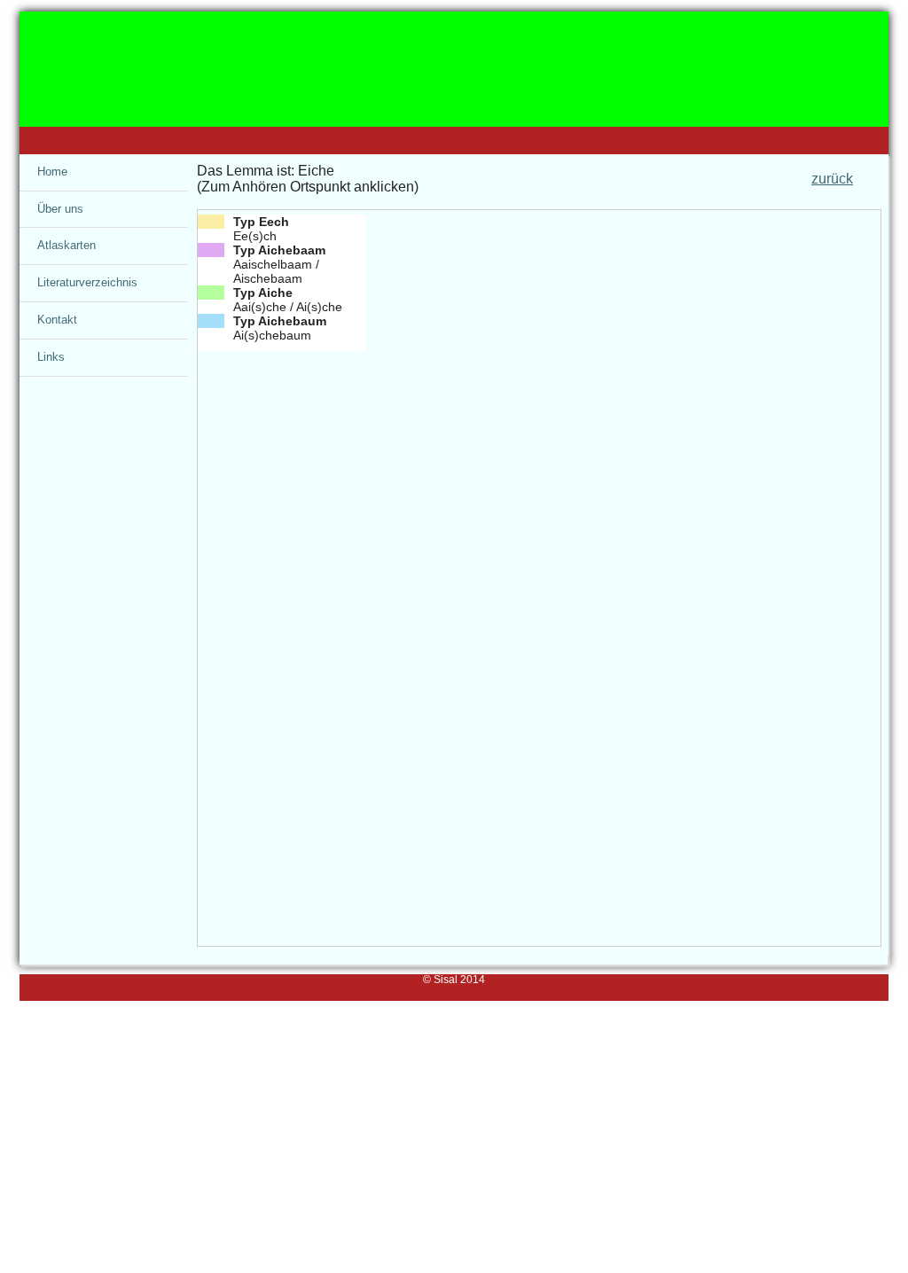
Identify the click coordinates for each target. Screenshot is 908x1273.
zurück (832, 178)
